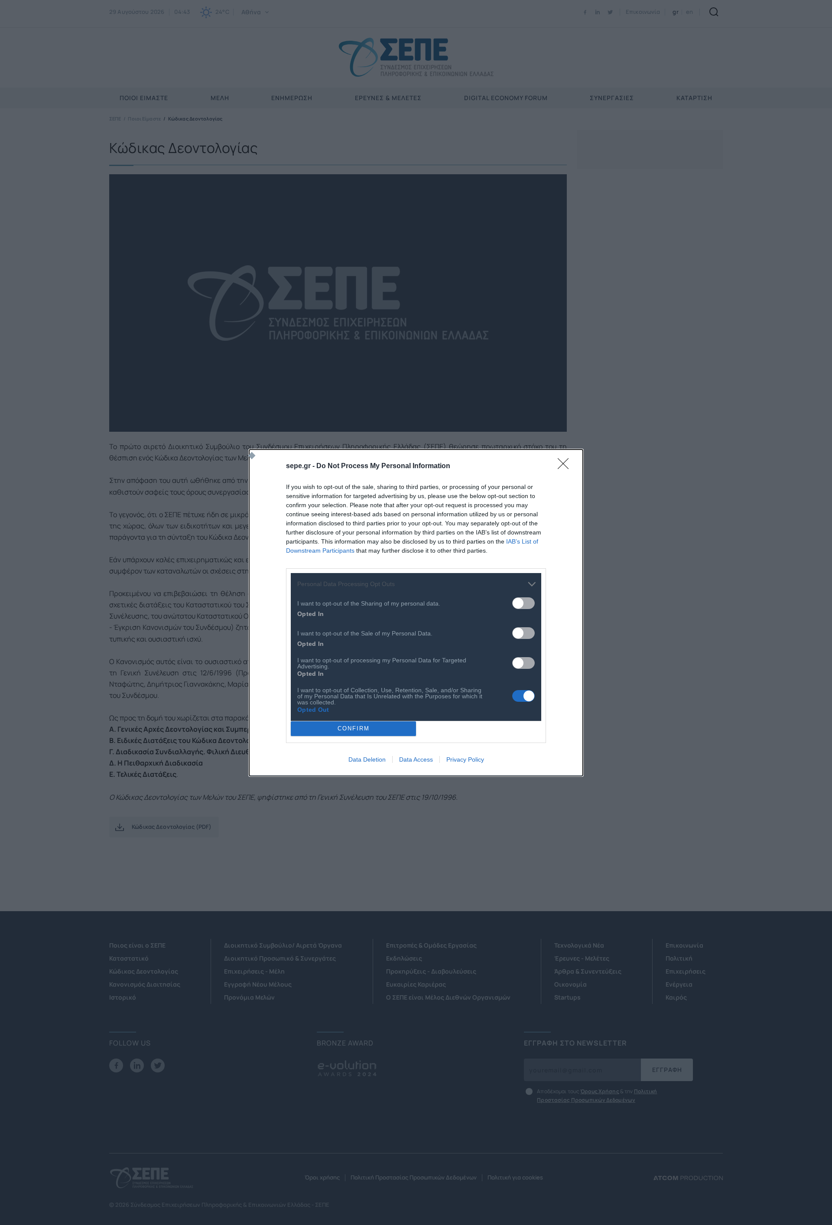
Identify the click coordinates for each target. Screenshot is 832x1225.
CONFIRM (354, 728)
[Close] (566, 466)
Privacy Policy (465, 759)
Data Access (416, 759)
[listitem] (416, 584)
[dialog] (416, 613)
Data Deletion (367, 759)
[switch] (523, 603)
